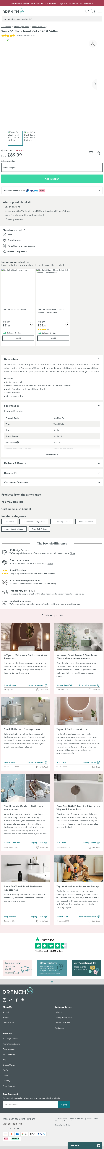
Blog (4, 1059)
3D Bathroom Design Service (21, 245)
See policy (51, 583)
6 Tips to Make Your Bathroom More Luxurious (25, 656)
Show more (51, 454)
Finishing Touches (21, 26)
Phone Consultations (11, 1044)
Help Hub (59, 1012)
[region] (52, 309)
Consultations (13, 240)
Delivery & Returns (15, 463)
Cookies (58, 1121)
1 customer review (28, 35)
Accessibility (69, 1121)
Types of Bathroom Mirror (71, 729)
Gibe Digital (66, 1125)
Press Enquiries (9, 1086)
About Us (6, 1012)
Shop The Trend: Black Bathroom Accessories (23, 888)
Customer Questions (16, 482)
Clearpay (6, 1081)
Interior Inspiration (37, 685)
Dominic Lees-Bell (64, 685)
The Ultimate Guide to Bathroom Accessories (23, 807)
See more (75, 603)
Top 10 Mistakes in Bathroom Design (77, 886)
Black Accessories (86, 521)
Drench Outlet (8, 1065)
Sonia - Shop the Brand (13, 529)
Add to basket (62, 178)
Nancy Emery (10, 685)
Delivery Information (63, 1017)
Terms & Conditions (76, 1118)
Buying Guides (91, 762)
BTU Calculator (9, 1054)
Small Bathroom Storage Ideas (22, 729)
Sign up (64, 1104)
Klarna (5, 1075)
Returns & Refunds (62, 1023)
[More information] (17, 442)
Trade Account (8, 1049)
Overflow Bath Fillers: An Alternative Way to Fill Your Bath (78, 807)
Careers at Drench (10, 1023)
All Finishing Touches (61, 521)
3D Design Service (10, 1038)
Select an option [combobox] (10, 167)
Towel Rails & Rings (39, 26)
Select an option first (63, 448)
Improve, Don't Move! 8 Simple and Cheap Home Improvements (77, 656)
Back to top (52, 981)
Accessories (6, 26)
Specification (12, 405)
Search (5, 18)
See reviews (49, 573)
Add (25, 338)
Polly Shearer (10, 762)
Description (11, 359)
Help (9, 234)
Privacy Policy (92, 1118)
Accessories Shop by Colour (33, 521)
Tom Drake (61, 762)
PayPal (5, 1070)
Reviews (8, 473)
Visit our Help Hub (12, 1123)
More (72, 553)
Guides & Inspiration (17, 251)
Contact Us (59, 1028)
